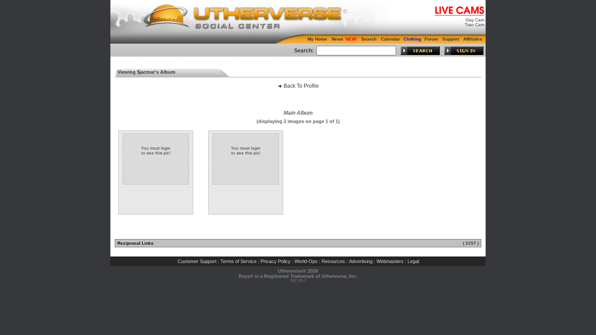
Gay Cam (475, 19)
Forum (431, 39)
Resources (333, 261)
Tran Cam (474, 24)
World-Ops (306, 261)
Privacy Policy (275, 261)
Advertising (361, 261)
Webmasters (390, 261)
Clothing (412, 39)
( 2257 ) (471, 243)
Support (450, 39)
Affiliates (472, 39)
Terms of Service (238, 261)
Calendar (390, 39)
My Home (317, 39)
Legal (413, 261)
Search (369, 39)
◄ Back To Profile (298, 86)
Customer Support (197, 261)
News (337, 39)
